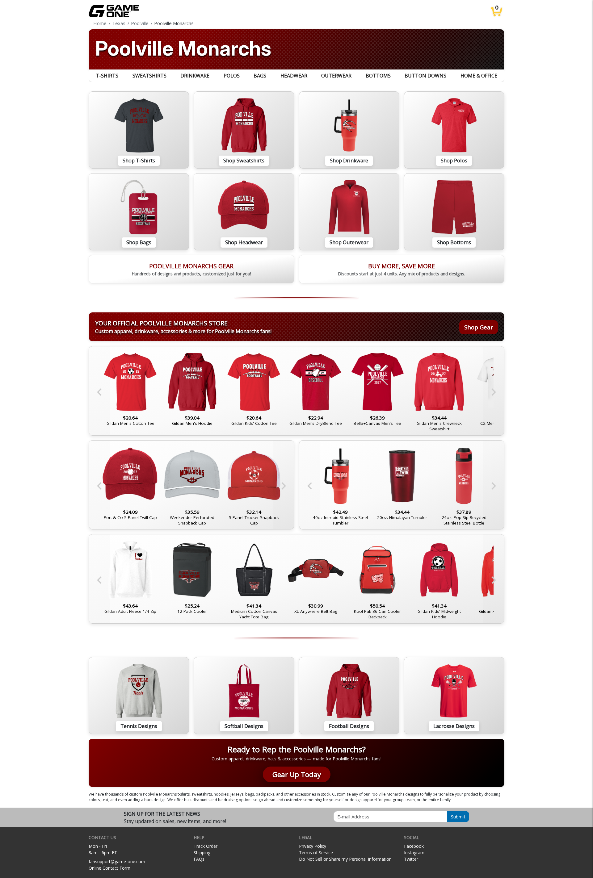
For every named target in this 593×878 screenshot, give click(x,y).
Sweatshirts (149, 75)
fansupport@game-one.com (117, 861)
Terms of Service (316, 852)
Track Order (205, 846)
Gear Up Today (296, 774)
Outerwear (336, 75)
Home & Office (479, 75)
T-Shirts (107, 75)
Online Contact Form (109, 868)
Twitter (411, 859)
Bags (260, 75)
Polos (232, 75)
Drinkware (194, 75)
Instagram (414, 852)
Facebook (414, 846)
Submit (458, 816)
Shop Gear (478, 327)
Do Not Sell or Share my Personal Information (345, 859)
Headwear (293, 75)
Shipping (202, 852)
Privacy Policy (312, 846)
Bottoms (378, 75)
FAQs (199, 859)
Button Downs (425, 75)
